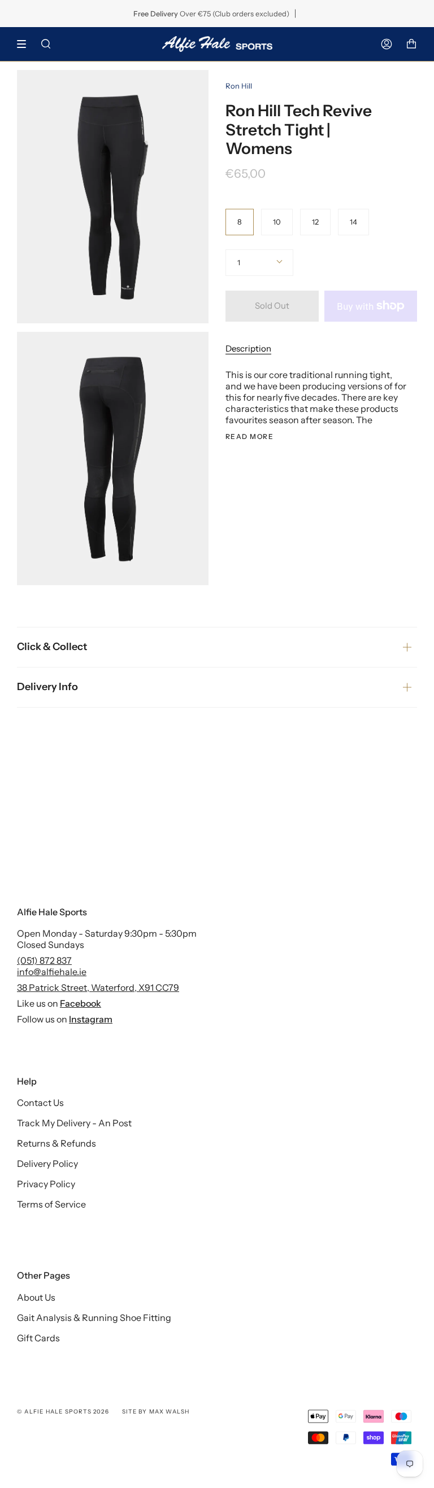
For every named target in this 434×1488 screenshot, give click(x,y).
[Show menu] (25, 44)
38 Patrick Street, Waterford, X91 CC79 (98, 987)
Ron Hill (238, 85)
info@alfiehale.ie (51, 971)
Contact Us (40, 1102)
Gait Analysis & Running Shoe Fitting (94, 1317)
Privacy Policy (46, 1183)
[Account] (386, 44)
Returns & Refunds (56, 1143)
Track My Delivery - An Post (74, 1123)
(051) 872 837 (44, 960)
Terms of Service (51, 1204)
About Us (36, 1297)
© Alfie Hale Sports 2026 (63, 1411)
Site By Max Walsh (155, 1411)
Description (248, 348)
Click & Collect (52, 646)
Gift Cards (38, 1338)
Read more (249, 436)
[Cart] (411, 44)
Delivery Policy (47, 1163)
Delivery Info (47, 687)
